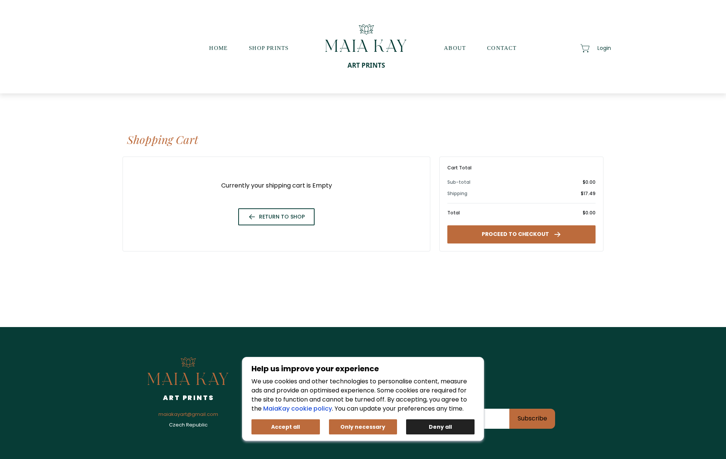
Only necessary (362, 427)
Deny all (440, 427)
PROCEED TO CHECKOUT (515, 234)
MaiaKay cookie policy (297, 408)
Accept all (285, 427)
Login (604, 48)
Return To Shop (282, 216)
